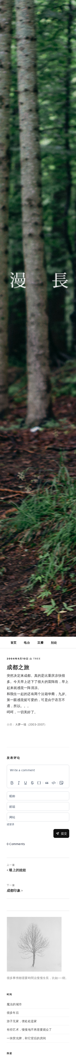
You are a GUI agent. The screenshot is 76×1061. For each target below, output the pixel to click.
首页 (13, 642)
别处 (54, 642)
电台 (27, 642)
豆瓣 (40, 642)
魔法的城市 (14, 1004)
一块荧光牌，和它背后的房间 (26, 1038)
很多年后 (13, 1012)
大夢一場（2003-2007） (31, 724)
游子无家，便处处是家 (22, 1021)
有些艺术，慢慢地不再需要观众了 (29, 1029)
